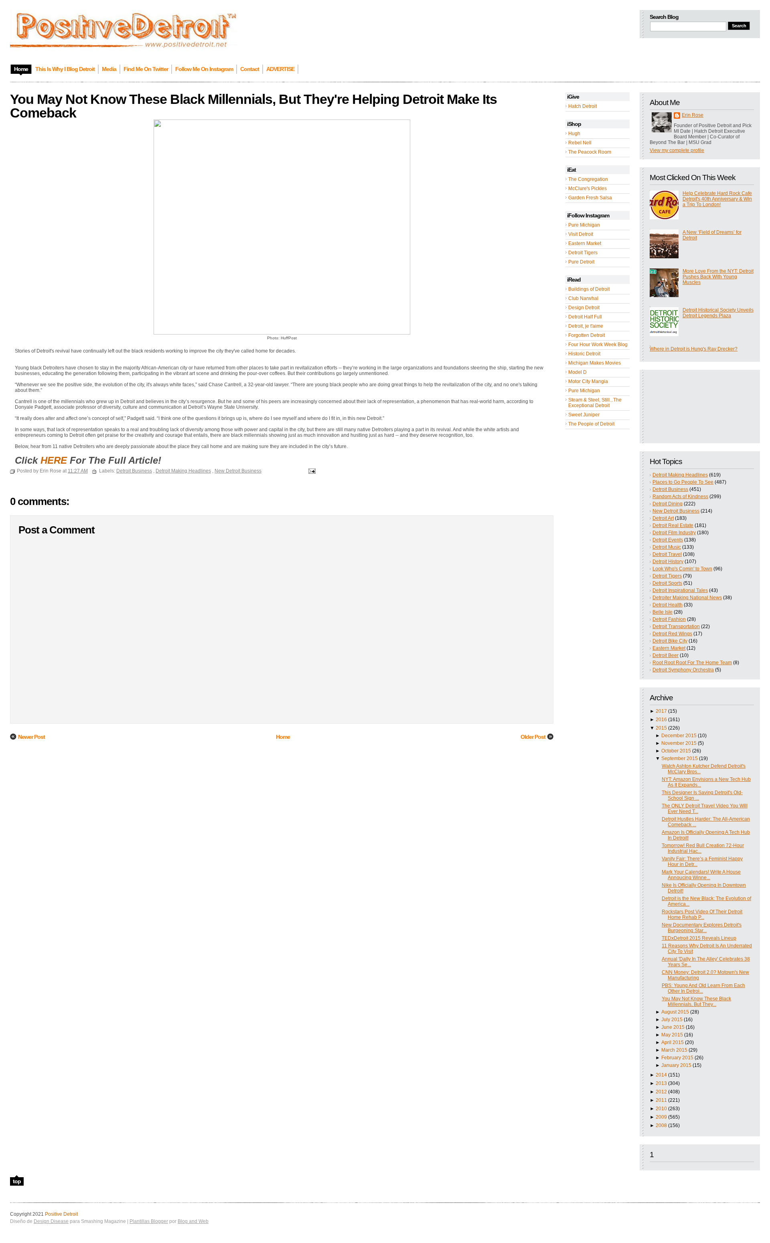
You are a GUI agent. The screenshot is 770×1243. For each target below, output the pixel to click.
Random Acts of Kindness (680, 496)
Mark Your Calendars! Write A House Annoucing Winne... (701, 874)
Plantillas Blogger (149, 1221)
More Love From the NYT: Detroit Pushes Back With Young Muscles (718, 276)
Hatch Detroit (582, 106)
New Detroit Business (675, 511)
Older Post (533, 737)
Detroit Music (666, 547)
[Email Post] (311, 471)
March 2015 (674, 1050)
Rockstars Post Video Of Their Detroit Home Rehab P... (702, 914)
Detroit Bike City (669, 641)
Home (283, 737)
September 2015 (679, 758)
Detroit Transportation (676, 626)
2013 (661, 1083)
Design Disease (51, 1221)
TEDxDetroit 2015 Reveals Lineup (699, 938)
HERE (54, 460)
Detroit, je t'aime (585, 326)
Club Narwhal (583, 298)
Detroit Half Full (585, 317)
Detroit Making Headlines (680, 475)
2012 (661, 1092)
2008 (661, 1125)
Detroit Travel (667, 554)
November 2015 (679, 743)
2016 (661, 719)
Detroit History (667, 561)
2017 (661, 711)
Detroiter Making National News (687, 597)
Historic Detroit (584, 354)
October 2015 (676, 751)
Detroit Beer (665, 655)
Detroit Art (663, 518)
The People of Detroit (591, 424)
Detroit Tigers (583, 252)
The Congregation (588, 179)
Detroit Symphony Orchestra (683, 670)
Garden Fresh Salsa (590, 198)
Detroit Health (667, 605)
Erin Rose (692, 115)
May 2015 (672, 1035)
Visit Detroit (580, 234)
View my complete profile (677, 150)
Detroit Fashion (669, 619)
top (17, 1181)
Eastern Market (584, 243)
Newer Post (31, 737)
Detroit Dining (667, 504)
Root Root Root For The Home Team (692, 662)
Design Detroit (584, 307)
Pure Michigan (584, 225)
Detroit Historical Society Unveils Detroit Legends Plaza (718, 312)
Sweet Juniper (584, 415)
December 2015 (679, 735)
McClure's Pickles (587, 188)
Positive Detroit (61, 1214)
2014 (661, 1075)
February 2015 (677, 1058)
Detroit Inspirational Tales (680, 590)
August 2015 (675, 1012)
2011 (661, 1100)
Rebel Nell (580, 143)
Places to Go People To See (682, 482)
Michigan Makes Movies (594, 363)
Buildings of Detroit (589, 289)
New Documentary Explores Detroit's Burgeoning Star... (702, 927)
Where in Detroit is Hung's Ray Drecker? (694, 349)
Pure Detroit (581, 262)
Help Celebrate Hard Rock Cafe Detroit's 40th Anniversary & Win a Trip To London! (717, 199)
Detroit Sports (667, 583)
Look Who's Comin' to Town (682, 569)
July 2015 (672, 1019)
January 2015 (676, 1065)
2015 (661, 728)
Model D (577, 372)
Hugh (574, 133)
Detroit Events (667, 540)
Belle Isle (662, 612)
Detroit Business (670, 489)
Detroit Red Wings (672, 634)
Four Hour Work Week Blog (598, 344)
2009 (661, 1117)
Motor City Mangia (588, 381)
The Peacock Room (589, 152)
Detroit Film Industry (674, 532)
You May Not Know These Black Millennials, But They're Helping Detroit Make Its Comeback (253, 105)
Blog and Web (193, 1221)
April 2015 (672, 1042)
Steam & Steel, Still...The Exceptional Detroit (595, 402)
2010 (661, 1108)
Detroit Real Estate (672, 525)
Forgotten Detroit (586, 335)
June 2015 (673, 1027)
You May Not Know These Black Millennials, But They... (696, 1001)
